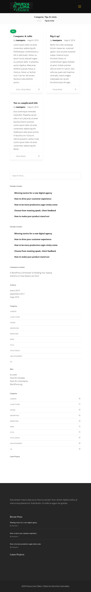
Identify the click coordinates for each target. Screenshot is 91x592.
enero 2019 (15, 290)
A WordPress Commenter (20, 272)
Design (12, 322)
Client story (15, 317)
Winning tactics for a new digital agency (33, 193)
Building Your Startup (43, 272)
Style (18, 89)
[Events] (39, 466)
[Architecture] (27, 466)
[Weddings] (15, 466)
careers (13, 311)
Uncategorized (16, 356)
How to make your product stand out (31, 216)
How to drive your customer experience (32, 198)
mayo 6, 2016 (33, 40)
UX (11, 362)
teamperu (21, 40)
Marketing (14, 334)
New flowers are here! (30, 276)
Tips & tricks (26, 89)
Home (39, 21)
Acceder (13, 374)
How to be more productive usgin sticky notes (35, 204)
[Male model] (62, 466)
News (12, 339)
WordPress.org (16, 384)
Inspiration (14, 328)
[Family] (74, 466)
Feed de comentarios (19, 381)
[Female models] (51, 466)
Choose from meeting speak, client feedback (35, 210)
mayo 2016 (14, 297)
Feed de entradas (17, 378)
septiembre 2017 (17, 294)
